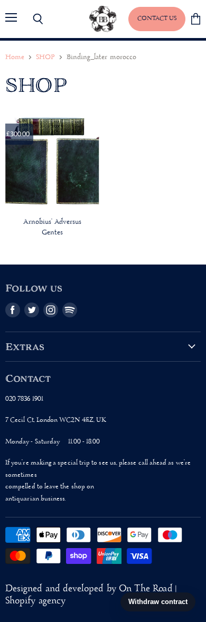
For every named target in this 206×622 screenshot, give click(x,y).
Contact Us (156, 18)
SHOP (45, 57)
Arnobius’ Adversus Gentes (52, 227)
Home (14, 57)
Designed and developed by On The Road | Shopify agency (90, 595)
